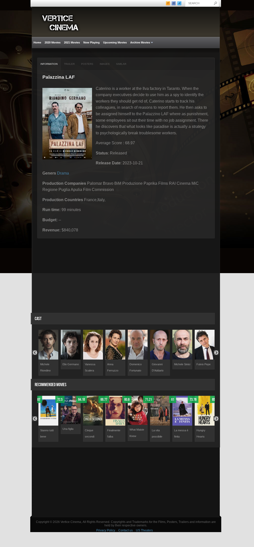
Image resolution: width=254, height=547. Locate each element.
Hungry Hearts (200, 433)
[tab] (49, 64)
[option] (48, 353)
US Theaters (144, 530)
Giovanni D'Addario (157, 367)
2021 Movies (72, 42)
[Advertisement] (126, 482)
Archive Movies (139, 42)
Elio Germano (71, 364)
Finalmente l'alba (113, 433)
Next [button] (216, 352)
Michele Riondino (45, 367)
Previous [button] (34, 352)
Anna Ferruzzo (112, 367)
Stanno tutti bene (47, 433)
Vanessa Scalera (90, 367)
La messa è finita (181, 433)
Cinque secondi (89, 433)
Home (37, 42)
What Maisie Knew (136, 433)
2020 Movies (53, 42)
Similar (121, 64)
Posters (87, 64)
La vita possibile (157, 433)
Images (105, 64)
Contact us (125, 530)
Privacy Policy (105, 530)
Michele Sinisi (182, 364)
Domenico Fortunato (135, 367)
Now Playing (91, 42)
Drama (63, 173)
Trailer (69, 64)
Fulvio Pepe (203, 364)
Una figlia (68, 428)
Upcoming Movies (115, 42)
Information (49, 64)
